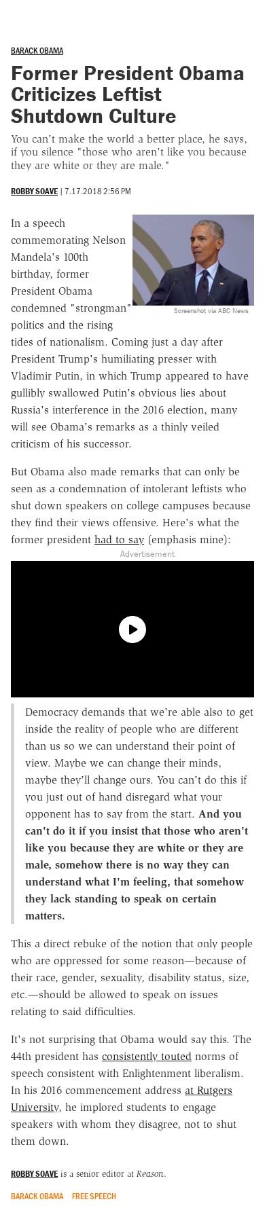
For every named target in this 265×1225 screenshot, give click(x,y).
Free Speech (94, 1195)
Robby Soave (34, 191)
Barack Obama (37, 50)
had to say (119, 539)
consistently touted (147, 1056)
